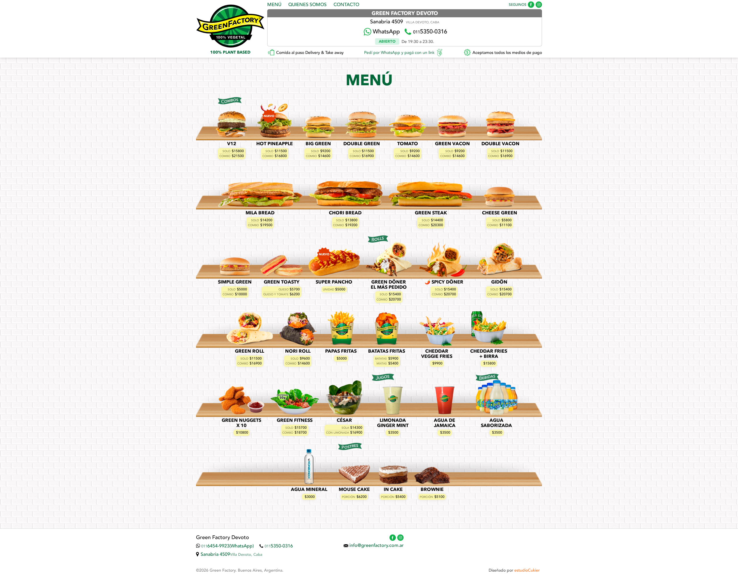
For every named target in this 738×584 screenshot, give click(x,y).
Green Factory (230, 26)
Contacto (346, 5)
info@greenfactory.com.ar (376, 545)
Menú (274, 5)
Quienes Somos (307, 5)
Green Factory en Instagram (539, 4)
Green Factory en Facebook (531, 4)
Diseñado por (514, 570)
